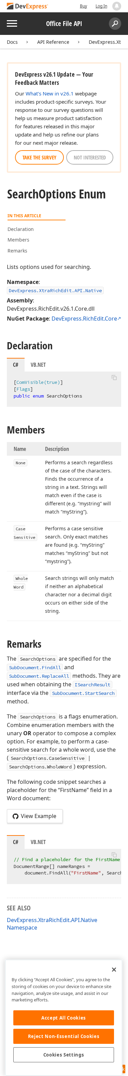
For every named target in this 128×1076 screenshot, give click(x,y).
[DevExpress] (27, 7)
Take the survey (39, 157)
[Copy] (114, 377)
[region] (64, 1017)
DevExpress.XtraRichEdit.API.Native (55, 290)
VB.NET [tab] (38, 364)
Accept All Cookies (63, 1018)
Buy (83, 6)
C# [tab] (15, 364)
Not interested (90, 157)
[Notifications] (116, 6)
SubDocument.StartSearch (83, 693)
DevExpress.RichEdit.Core (84, 318)
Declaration (21, 229)
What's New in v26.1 (50, 93)
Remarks (17, 250)
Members (18, 239)
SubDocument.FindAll (35, 667)
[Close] (114, 969)
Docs (12, 42)
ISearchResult (92, 685)
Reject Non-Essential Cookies (63, 1036)
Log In (101, 6)
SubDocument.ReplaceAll (39, 676)
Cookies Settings (63, 1055)
